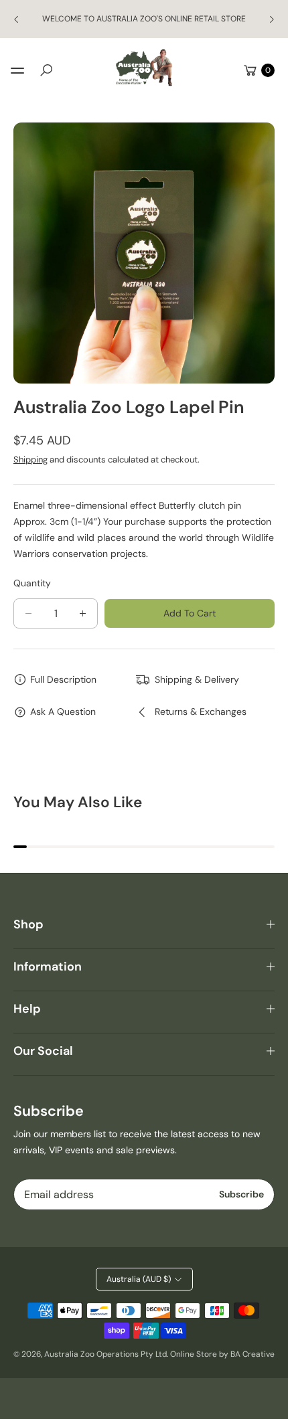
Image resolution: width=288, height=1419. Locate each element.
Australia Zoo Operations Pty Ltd (105, 1354)
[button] (46, 70)
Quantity (32, 583)
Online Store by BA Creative (222, 1354)
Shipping (30, 459)
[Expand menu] (17, 70)
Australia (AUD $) (138, 1279)
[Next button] (271, 19)
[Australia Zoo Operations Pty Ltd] (144, 68)
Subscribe (241, 1194)
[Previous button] (17, 19)
